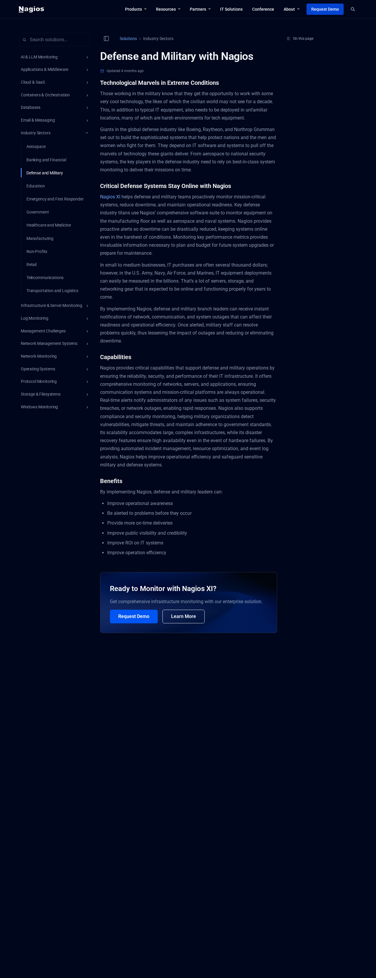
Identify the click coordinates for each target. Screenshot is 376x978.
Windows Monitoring (39, 406)
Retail (31, 264)
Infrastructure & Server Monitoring (51, 305)
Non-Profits (36, 251)
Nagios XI (110, 197)
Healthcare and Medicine (48, 225)
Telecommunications (45, 277)
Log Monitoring (34, 318)
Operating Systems (38, 369)
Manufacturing (39, 238)
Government (37, 212)
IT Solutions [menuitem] (231, 9)
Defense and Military (44, 173)
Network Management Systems (49, 343)
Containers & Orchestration (45, 95)
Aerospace (36, 146)
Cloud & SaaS (33, 82)
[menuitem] (135, 9)
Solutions (128, 38)
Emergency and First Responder (55, 199)
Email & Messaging (38, 120)
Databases (30, 107)
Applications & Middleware (45, 69)
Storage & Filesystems (41, 394)
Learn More (183, 616)
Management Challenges (43, 331)
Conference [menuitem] (263, 9)
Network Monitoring (39, 356)
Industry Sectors (35, 132)
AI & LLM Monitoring (39, 57)
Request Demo (133, 616)
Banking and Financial (46, 159)
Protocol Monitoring (39, 381)
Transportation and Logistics (52, 290)
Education (35, 186)
